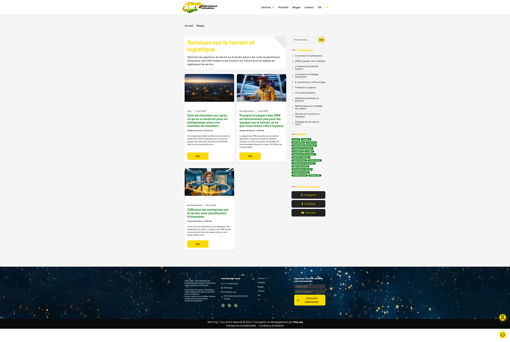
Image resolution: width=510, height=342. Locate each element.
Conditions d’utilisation (271, 325)
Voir (198, 156)
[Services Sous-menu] (273, 7)
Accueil (189, 25)
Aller (321, 39)
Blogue (296, 7)
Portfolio (283, 7)
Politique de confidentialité (241, 325)
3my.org (298, 322)
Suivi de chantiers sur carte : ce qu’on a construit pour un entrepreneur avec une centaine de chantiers (207, 121)
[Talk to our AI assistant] (502, 317)
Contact (309, 7)
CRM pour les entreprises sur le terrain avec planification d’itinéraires (208, 213)
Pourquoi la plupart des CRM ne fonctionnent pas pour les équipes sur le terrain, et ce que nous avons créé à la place (261, 121)
